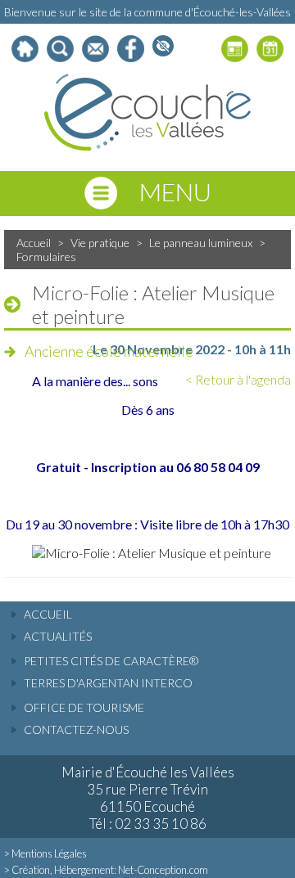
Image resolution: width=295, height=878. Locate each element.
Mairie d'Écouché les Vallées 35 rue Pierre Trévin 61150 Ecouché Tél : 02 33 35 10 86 (147, 797)
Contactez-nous (76, 729)
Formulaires (46, 256)
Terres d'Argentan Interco (108, 683)
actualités (58, 636)
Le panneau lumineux (200, 243)
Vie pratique (99, 243)
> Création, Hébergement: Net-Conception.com (106, 869)
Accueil (33, 243)
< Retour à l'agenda (238, 379)
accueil (48, 614)
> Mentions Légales (45, 853)
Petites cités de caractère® (111, 661)
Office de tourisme (84, 707)
